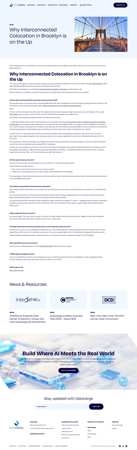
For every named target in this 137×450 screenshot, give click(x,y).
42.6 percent (97, 84)
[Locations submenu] (35, 5)
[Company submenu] (77, 5)
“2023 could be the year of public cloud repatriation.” (62, 106)
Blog (12, 25)
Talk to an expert (68, 370)
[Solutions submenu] (45, 5)
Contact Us (120, 5)
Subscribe (96, 406)
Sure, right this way (16, 270)
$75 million (14, 114)
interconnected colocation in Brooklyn (53, 89)
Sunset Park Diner (46, 246)
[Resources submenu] (68, 5)
